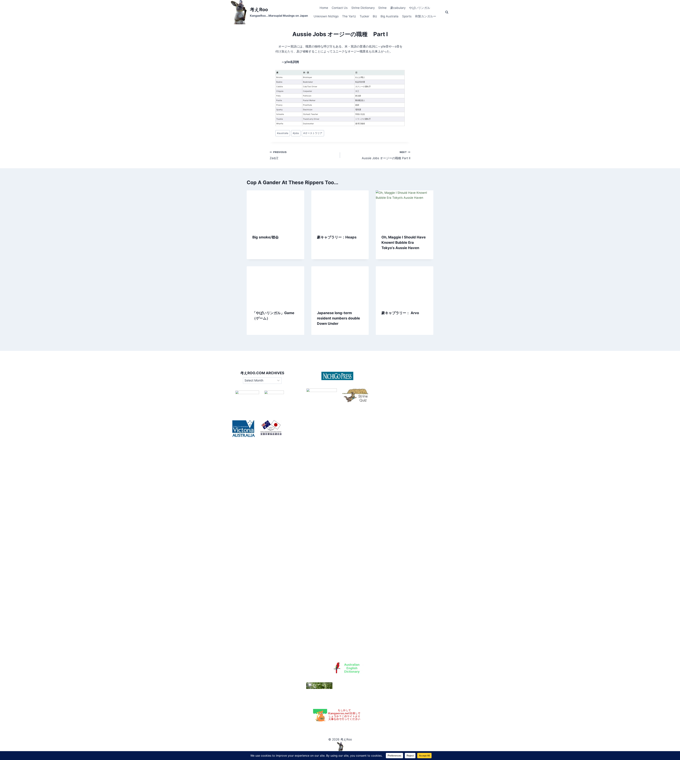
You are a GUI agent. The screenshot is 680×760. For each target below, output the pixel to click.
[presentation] (275, 209)
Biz (375, 16)
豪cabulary (398, 8)
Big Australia (389, 16)
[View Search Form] (447, 12)
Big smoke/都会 (265, 237)
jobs (296, 133)
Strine (382, 8)
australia (282, 133)
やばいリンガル (419, 8)
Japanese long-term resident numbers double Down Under (338, 318)
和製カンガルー (425, 16)
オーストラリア (312, 133)
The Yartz (349, 16)
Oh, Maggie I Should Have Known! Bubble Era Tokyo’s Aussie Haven (403, 242)
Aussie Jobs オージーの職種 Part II (386, 155)
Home (324, 8)
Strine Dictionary (363, 8)
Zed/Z (278, 155)
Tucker (364, 16)
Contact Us (340, 8)
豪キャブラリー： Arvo (400, 313)
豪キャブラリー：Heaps (336, 237)
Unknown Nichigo (326, 16)
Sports (407, 16)
